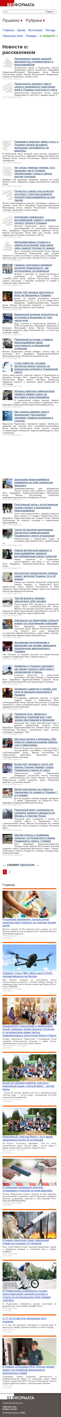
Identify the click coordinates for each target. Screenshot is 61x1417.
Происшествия (13, 35)
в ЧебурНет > (49, 35)
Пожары (31, 35)
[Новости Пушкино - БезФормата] (18, 3)
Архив (21, 30)
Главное (8, 30)
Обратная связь (10, 1407)
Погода (50, 30)
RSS (23, 1413)
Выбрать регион (10, 1409)
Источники (35, 30)
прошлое (27, 865)
